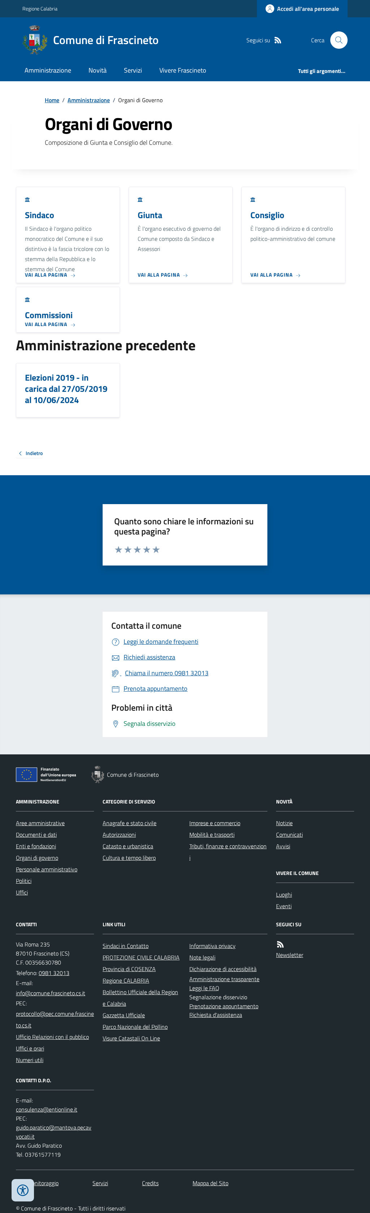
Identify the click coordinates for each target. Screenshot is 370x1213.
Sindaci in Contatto (126, 945)
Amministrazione (48, 70)
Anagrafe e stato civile (129, 823)
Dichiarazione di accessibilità (223, 969)
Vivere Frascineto (182, 70)
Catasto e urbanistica (128, 846)
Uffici (22, 892)
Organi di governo (37, 857)
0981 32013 (54, 973)
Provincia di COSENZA (129, 969)
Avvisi (283, 846)
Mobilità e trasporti (212, 834)
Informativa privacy (212, 945)
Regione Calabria (39, 8)
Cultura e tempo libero (129, 857)
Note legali (202, 957)
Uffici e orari (30, 1048)
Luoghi (284, 894)
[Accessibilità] (23, 1190)
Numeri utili (29, 1060)
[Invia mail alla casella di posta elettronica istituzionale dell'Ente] (50, 993)
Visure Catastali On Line (131, 1038)
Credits (150, 1183)
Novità (98, 70)
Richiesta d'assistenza (215, 1014)
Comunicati (289, 834)
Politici (23, 880)
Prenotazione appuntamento (223, 1006)
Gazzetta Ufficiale (124, 1015)
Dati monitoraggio (37, 1183)
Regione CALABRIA (126, 980)
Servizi (133, 70)
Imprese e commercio (214, 823)
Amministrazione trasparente (224, 979)
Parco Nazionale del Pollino (135, 1026)
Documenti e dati (36, 834)
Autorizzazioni (119, 834)
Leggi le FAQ (204, 988)
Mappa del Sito (210, 1183)
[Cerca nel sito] (336, 40)
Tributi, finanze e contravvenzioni (228, 852)
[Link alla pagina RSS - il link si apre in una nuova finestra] (278, 40)
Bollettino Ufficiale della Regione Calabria (140, 998)
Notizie (284, 823)
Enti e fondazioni (36, 846)
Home (52, 100)
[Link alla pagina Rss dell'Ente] (280, 944)
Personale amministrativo (46, 869)
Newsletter (289, 954)
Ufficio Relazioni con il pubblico (52, 1036)
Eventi (284, 906)
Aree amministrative (40, 823)
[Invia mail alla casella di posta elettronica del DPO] (46, 1109)
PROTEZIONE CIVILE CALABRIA (141, 957)
